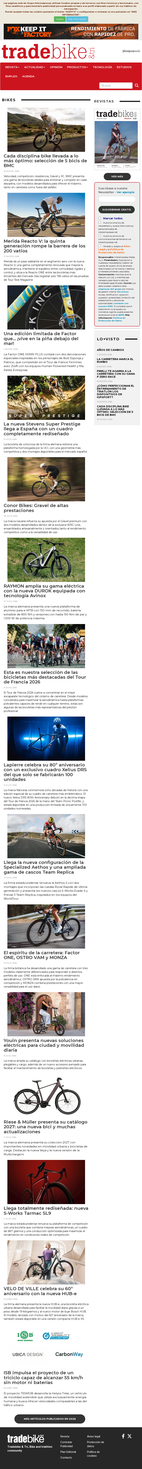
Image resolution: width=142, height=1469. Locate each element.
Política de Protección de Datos (112, 319)
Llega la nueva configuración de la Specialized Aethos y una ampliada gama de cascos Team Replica (45, 867)
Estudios (124, 67)
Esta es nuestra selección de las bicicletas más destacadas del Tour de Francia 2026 (45, 677)
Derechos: (123, 291)
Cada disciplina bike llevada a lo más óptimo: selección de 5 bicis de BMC (45, 160)
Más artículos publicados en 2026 (50, 1418)
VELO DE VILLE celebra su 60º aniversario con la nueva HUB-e (40, 1291)
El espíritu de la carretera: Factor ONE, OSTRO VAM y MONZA (42, 955)
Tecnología (102, 67)
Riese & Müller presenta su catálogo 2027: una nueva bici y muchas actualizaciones (45, 1126)
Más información (77, 19)
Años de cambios (110, 350)
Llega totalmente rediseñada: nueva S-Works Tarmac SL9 (46, 1211)
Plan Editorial (68, 1452)
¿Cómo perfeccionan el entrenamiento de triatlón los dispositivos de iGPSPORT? (115, 391)
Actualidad (33, 67)
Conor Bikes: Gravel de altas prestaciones (36, 508)
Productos (76, 67)
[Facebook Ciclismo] (123, 1436)
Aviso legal (93, 1436)
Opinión (56, 67)
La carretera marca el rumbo (115, 360)
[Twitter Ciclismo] (129, 1436)
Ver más (117, 176)
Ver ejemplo (126, 192)
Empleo (11, 76)
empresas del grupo (110, 289)
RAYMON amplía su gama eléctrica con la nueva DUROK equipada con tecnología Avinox (44, 590)
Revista (11, 67)
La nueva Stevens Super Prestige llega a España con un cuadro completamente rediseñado (42, 428)
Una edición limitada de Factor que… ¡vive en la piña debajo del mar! (41, 338)
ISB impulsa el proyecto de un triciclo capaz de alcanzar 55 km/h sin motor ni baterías (43, 1377)
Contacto (66, 1457)
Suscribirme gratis (116, 209)
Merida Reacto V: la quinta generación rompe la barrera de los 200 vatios (44, 246)
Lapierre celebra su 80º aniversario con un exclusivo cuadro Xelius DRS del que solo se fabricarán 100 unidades (45, 772)
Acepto (60, 19)
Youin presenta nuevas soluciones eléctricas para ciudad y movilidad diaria (44, 1045)
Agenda (28, 76)
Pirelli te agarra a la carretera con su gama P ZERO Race (116, 373)
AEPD (121, 315)
